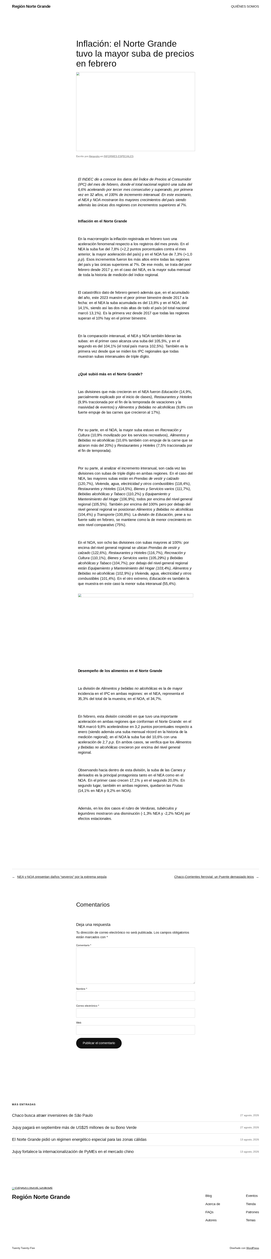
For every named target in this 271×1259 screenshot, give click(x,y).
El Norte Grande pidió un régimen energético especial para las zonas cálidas (79, 1139)
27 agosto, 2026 (249, 1115)
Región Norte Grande (31, 6)
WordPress (252, 1248)
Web (78, 1022)
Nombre (81, 988)
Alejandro (94, 156)
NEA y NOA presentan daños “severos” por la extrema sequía (62, 877)
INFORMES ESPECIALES (118, 156)
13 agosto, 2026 (249, 1139)
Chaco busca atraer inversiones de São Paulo (52, 1115)
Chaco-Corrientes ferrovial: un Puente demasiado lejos (214, 877)
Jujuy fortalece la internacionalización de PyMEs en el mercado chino (73, 1151)
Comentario (83, 945)
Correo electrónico (87, 1005)
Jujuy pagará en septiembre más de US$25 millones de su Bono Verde (74, 1127)
